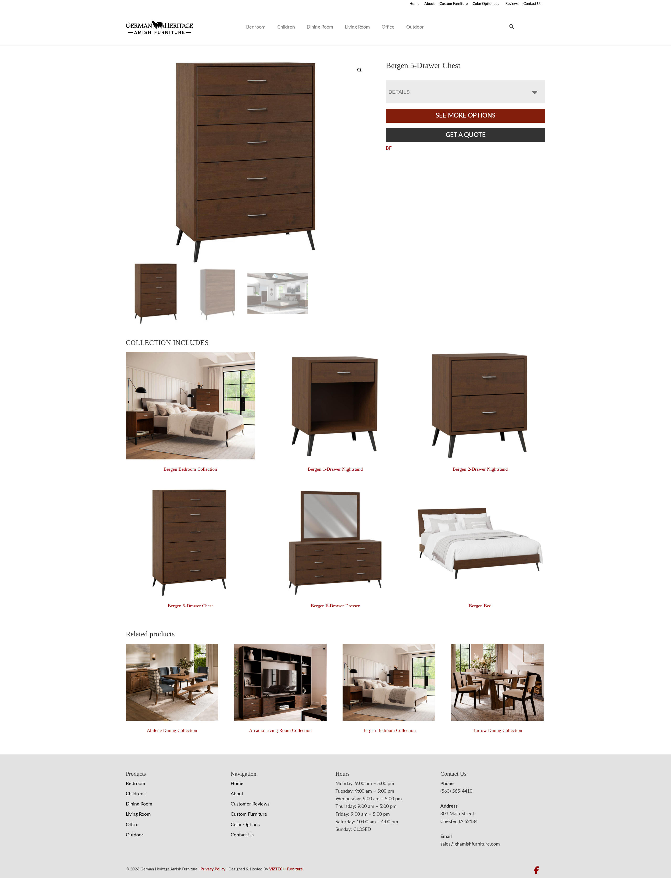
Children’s (136, 794)
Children (286, 27)
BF (389, 148)
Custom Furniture (454, 4)
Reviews (511, 4)
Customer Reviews (250, 804)
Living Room (357, 27)
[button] (359, 70)
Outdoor (415, 27)
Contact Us (532, 4)
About (429, 4)
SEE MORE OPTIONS (465, 116)
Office (388, 27)
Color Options (484, 4)
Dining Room (320, 27)
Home (414, 4)
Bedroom (256, 27)
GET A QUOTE (466, 135)
